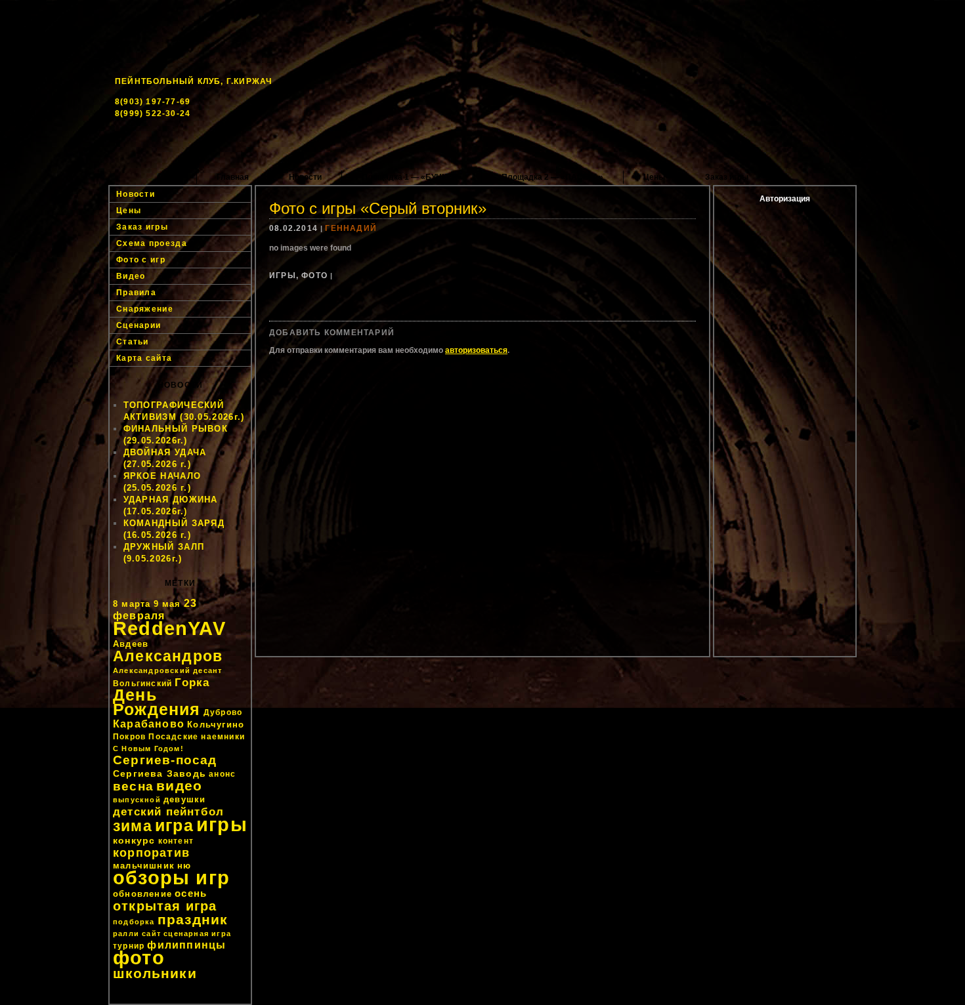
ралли (126, 933)
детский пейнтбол (168, 811)
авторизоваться (476, 350)
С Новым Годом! (148, 748)
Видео (131, 276)
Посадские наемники (196, 737)
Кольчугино (215, 724)
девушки (184, 799)
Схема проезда (151, 243)
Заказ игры (726, 177)
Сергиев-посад (165, 760)
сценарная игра (197, 933)
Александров (168, 656)
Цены (654, 177)
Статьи (132, 341)
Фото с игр (140, 259)
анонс (222, 774)
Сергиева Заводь (159, 773)
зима (132, 825)
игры (221, 824)
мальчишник (144, 866)
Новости (305, 177)
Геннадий (351, 228)
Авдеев (130, 644)
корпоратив (151, 852)
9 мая (167, 604)
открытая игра (165, 906)
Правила (136, 292)
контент (176, 841)
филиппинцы (186, 945)
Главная (233, 177)
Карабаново (148, 723)
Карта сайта (144, 358)
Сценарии (138, 325)
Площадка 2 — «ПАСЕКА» (552, 177)
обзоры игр (171, 877)
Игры (282, 275)
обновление (142, 894)
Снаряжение (144, 309)
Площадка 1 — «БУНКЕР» (411, 177)
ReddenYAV (169, 628)
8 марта (131, 604)
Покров (129, 737)
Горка (192, 682)
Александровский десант (167, 670)
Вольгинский (142, 683)
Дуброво (223, 712)
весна (133, 786)
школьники (155, 973)
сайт (151, 933)
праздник (193, 919)
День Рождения (157, 702)
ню (184, 866)
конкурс (134, 840)
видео (179, 786)
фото (139, 957)
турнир (128, 946)
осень (191, 893)
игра (174, 825)
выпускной (137, 800)
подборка (134, 922)
